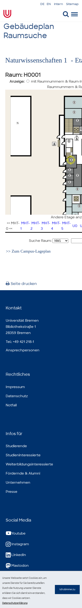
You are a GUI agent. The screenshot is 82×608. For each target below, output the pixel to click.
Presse (11, 491)
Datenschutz (17, 396)
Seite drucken (24, 283)
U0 (74, 226)
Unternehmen (18, 482)
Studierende (16, 446)
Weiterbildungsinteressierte (29, 464)
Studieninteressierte (23, 455)
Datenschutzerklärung (15, 603)
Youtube (18, 533)
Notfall (11, 405)
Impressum (15, 387)
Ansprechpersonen (22, 350)
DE (42, 4)
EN (49, 4)
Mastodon (20, 565)
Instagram (20, 544)
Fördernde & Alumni (23, 473)
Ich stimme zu (67, 589)
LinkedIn (18, 555)
